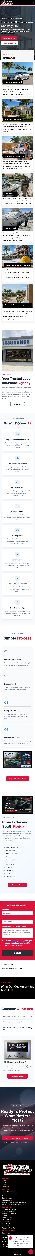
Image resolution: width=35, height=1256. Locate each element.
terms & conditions (18, 940)
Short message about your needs (14, 926)
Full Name (6, 909)
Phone (4, 918)
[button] (33, 3)
